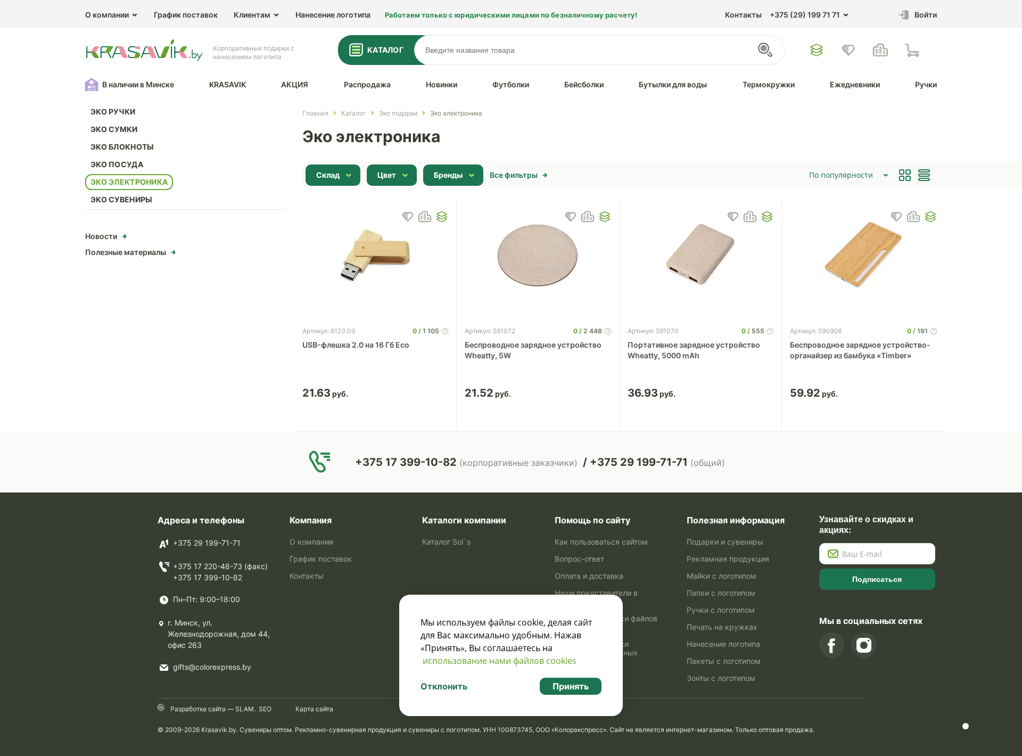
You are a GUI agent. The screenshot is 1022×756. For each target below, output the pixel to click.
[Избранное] (816, 50)
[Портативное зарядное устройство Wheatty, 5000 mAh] (701, 255)
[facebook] (832, 645)
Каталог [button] (385, 49)
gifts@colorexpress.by (212, 666)
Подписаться (877, 579)
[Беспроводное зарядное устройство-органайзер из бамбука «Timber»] (863, 255)
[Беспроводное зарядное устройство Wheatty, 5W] (538, 255)
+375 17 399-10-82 (207, 577)
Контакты (743, 14)
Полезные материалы (125, 252)
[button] (441, 216)
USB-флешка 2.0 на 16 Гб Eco (355, 344)
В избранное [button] (407, 216)
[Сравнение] (880, 50)
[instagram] (864, 645)
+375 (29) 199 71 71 (805, 14)
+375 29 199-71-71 (207, 542)
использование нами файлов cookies (499, 661)
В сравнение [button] (424, 216)
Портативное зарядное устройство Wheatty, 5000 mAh (694, 350)
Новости (101, 236)
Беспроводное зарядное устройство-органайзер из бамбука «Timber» (860, 350)
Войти (925, 14)
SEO (265, 709)
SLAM (244, 709)
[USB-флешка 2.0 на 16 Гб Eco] (375, 255)
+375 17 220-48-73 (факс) (220, 566)
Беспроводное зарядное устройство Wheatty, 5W (533, 350)
